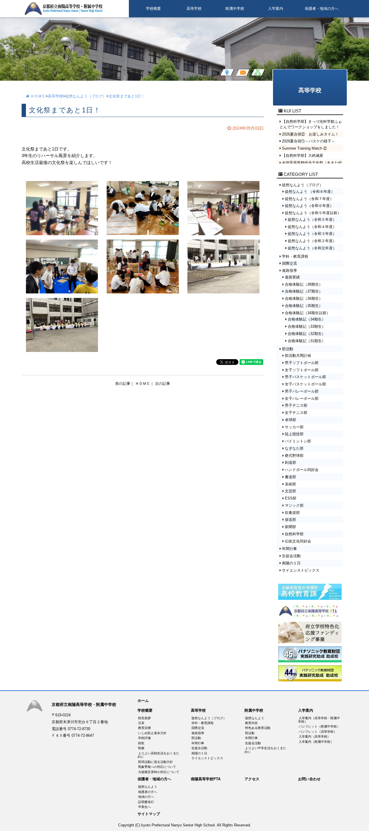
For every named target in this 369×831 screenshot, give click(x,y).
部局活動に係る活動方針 (155, 762)
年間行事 (197, 743)
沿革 (141, 723)
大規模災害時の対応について (158, 772)
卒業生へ (144, 807)
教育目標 (144, 728)
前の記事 (122, 384)
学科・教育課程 (202, 723)
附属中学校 (234, 8)
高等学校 (194, 8)
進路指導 (197, 733)
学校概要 (153, 8)
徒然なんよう (254, 718)
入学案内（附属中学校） (316, 741)
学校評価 (144, 738)
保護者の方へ (147, 792)
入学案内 (275, 8)
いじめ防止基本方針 (152, 733)
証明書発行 (146, 802)
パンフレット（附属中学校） (319, 726)
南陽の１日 (199, 753)
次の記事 (162, 384)
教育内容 (251, 723)
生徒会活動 (199, 748)
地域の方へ (146, 796)
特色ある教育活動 (257, 728)
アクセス (251, 779)
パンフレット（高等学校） (318, 731)
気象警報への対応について (157, 766)
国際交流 (197, 728)
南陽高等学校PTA (206, 779)
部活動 (196, 738)
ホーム (143, 701)
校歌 (141, 743)
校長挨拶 (144, 718)
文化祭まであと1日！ (126, 96)
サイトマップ (149, 814)
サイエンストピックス (207, 758)
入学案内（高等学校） (314, 736)
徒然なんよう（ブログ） (85, 96)
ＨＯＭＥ (37, 96)
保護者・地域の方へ (321, 8)
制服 (141, 748)
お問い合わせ (309, 779)
